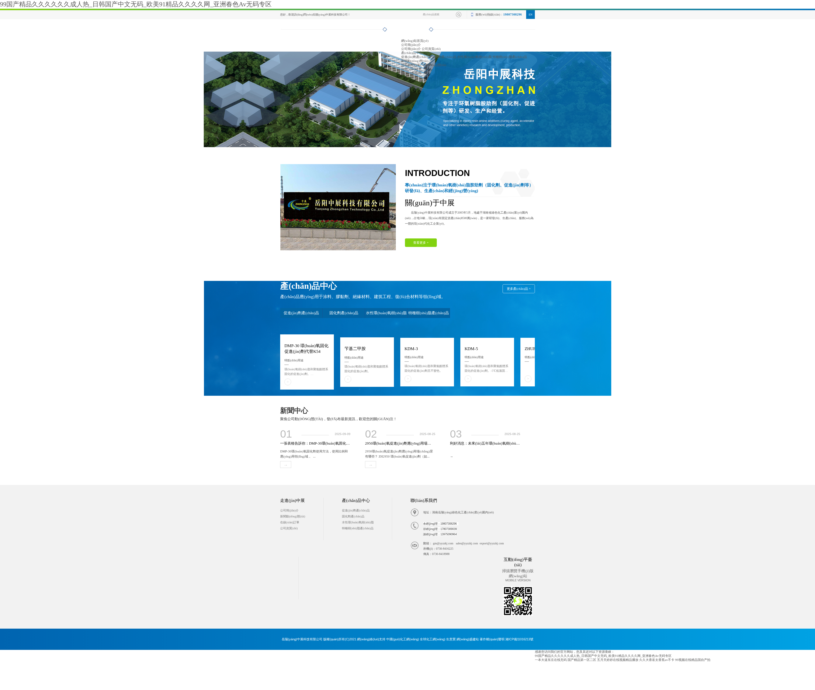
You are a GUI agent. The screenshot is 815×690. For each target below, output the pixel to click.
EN (530, 14)
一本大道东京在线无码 (551, 660)
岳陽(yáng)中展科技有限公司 (429, 212)
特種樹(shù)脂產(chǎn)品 (510, 57)
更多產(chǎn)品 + (519, 288)
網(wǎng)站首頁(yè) (415, 40)
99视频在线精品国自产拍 (692, 660)
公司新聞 (407, 65)
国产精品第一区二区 (582, 660)
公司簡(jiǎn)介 (411, 44)
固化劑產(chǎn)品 (444, 57)
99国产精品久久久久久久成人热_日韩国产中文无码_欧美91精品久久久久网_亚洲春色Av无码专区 (136, 4)
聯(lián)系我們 (411, 73)
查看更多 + (421, 242)
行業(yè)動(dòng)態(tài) (430, 65)
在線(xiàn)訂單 (411, 69)
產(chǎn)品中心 (411, 53)
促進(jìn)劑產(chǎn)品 (416, 57)
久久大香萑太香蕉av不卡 (656, 660)
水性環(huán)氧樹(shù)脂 (474, 57)
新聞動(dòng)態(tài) (414, 61)
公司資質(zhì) (431, 49)
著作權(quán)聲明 (492, 639)
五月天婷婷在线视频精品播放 (617, 660)
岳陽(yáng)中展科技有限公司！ (331, 14)
